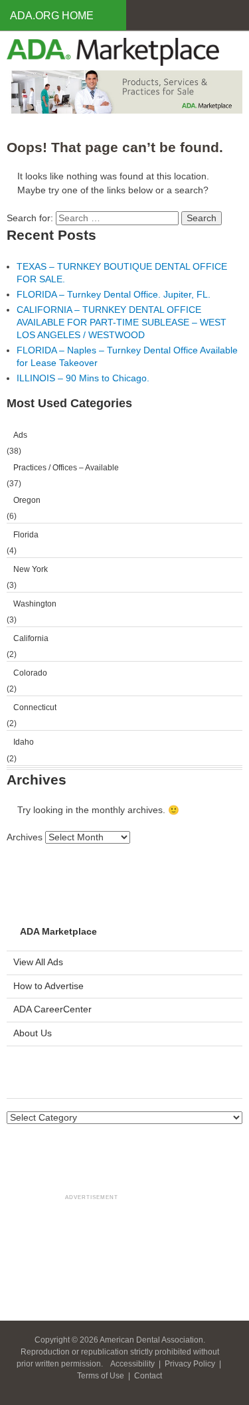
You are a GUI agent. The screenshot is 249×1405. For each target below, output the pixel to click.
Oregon (27, 500)
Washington (34, 604)
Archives (24, 837)
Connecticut (34, 707)
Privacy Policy (191, 1363)
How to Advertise (48, 986)
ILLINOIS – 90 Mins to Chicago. (83, 378)
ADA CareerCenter (52, 1009)
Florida (26, 535)
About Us (32, 1033)
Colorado (30, 673)
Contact (148, 1375)
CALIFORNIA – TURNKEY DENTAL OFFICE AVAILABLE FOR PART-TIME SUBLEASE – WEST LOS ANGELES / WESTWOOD (121, 322)
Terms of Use (101, 1375)
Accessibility (133, 1363)
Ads (20, 435)
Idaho (23, 742)
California (30, 638)
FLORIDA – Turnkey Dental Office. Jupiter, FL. (113, 295)
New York (30, 569)
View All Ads (38, 962)
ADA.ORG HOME (52, 15)
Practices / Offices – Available (66, 468)
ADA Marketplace (58, 931)
